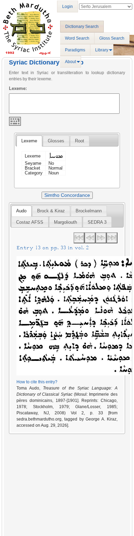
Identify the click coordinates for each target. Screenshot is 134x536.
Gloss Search (111, 38)
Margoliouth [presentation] (65, 222)
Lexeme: (18, 88)
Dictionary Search (82, 26)
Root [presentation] (79, 140)
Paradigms (75, 50)
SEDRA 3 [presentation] (97, 222)
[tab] (29, 140)
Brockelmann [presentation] (89, 210)
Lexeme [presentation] (29, 140)
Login (67, 6)
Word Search (77, 38)
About (70, 61)
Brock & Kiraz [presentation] (51, 210)
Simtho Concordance (67, 195)
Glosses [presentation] (56, 140)
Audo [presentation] (21, 210)
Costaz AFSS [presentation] (29, 222)
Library (101, 50)
